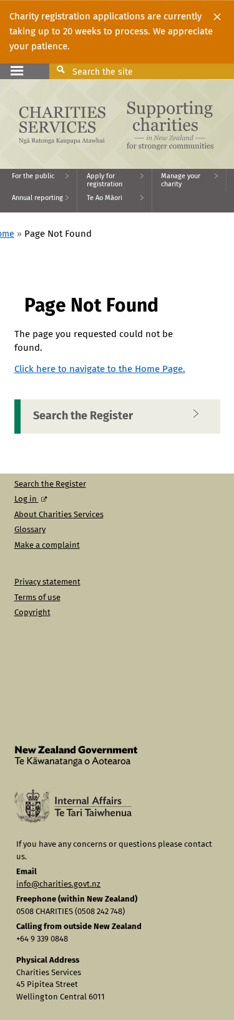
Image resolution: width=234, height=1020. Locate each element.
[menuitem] (38, 180)
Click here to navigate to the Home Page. (99, 369)
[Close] (217, 16)
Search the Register (83, 416)
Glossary (30, 530)
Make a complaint (47, 545)
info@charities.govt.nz (58, 884)
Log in (26, 499)
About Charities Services (59, 515)
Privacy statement (47, 582)
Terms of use (37, 598)
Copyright (32, 613)
